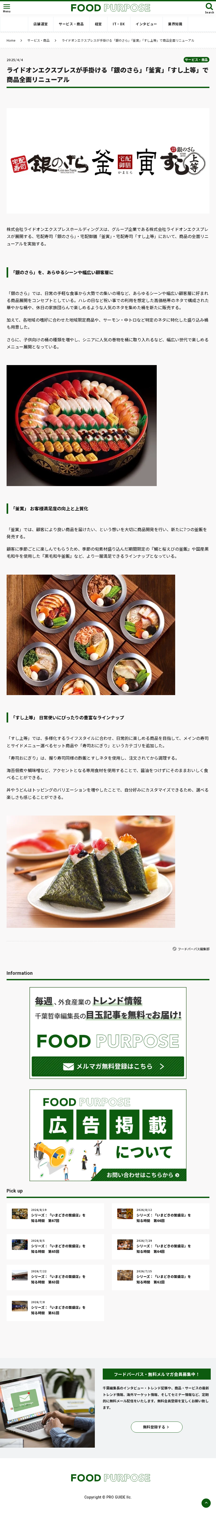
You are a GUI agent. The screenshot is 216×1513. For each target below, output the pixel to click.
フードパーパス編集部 (193, 949)
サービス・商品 (38, 40)
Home (11, 40)
